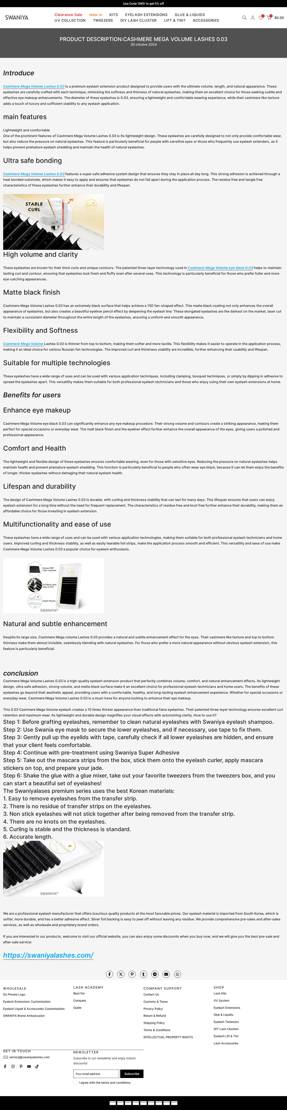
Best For (79, 993)
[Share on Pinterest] (132, 974)
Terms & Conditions (157, 1030)
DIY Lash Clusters (226, 1029)
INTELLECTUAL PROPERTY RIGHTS (168, 1037)
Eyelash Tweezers (226, 1021)
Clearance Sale (68, 15)
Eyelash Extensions (227, 1007)
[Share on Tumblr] (143, 974)
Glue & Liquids (223, 1014)
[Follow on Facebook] (5, 1066)
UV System (221, 1000)
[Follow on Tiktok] (37, 1066)
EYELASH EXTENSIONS (146, 15)
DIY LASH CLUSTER (138, 20)
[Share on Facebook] (109, 974)
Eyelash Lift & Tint (226, 1036)
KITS (113, 15)
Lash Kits (220, 993)
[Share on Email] (166, 974)
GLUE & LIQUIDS (190, 15)
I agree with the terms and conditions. (105, 1082)
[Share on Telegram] (154, 974)
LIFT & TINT (175, 20)
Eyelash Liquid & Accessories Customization (34, 1008)
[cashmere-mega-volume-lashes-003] (53, 221)
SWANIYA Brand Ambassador (24, 1015)
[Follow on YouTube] (29, 1066)
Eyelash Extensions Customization (26, 1001)
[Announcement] (143, 3)
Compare (79, 1000)
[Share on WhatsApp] (177, 974)
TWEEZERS (103, 20)
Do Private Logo (14, 994)
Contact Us (151, 994)
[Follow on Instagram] (13, 1066)
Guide (77, 1007)
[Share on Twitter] (120, 974)
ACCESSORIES (206, 20)
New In (96, 15)
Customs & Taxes (156, 1001)
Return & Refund (155, 1015)
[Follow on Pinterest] (21, 1066)
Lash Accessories (226, 1043)
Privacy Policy (153, 1008)
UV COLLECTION (70, 20)
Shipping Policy (154, 1023)
